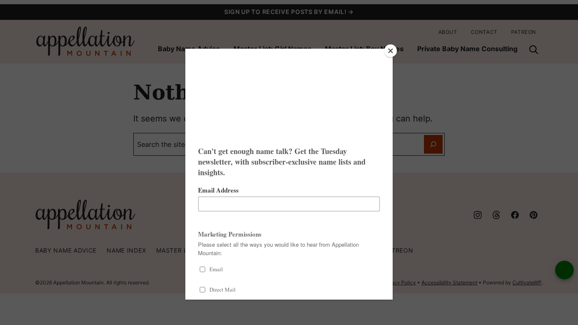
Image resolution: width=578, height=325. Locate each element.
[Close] (390, 50)
